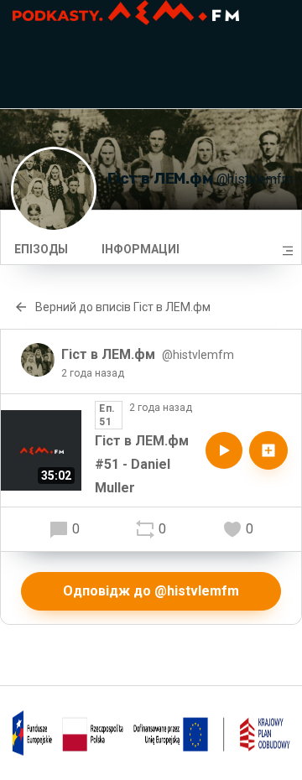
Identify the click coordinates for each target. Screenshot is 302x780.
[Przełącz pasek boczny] (287, 250)
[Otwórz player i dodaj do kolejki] (268, 450)
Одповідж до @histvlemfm (151, 591)
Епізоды (41, 249)
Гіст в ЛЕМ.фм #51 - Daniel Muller (142, 464)
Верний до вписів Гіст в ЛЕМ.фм (123, 307)
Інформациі (141, 249)
